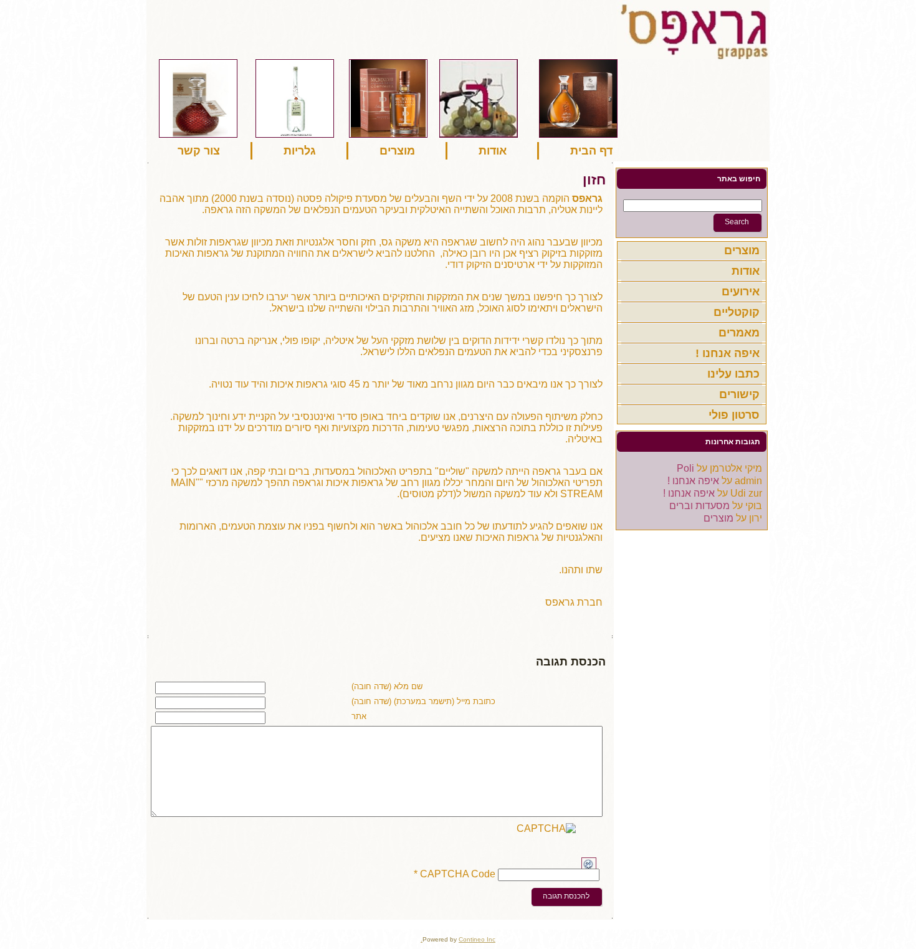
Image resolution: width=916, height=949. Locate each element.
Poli (685, 468)
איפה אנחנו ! (693, 480)
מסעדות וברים (699, 505)
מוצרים (718, 518)
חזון (594, 180)
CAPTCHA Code (457, 874)
